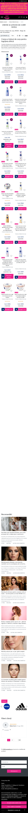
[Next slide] (26, 706)
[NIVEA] (6, 709)
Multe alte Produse (14, 10)
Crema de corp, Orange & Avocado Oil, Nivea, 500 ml (20, 132)
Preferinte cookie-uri (14, 810)
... (15, 740)
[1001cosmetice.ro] (7, 17)
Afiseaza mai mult (5, 51)
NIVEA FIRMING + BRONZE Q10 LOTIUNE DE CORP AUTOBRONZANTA (7, 228)
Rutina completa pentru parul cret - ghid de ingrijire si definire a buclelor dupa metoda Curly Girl (13, 622)
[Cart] (26, 17)
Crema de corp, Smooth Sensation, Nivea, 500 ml (7, 100)
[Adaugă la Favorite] (11, 64)
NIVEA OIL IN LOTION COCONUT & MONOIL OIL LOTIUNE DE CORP (21, 261)
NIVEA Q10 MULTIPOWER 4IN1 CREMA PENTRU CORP (7, 195)
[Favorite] (21, 17)
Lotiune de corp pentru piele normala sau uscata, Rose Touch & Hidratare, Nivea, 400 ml (21, 101)
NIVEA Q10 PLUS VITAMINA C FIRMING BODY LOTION (21, 195)
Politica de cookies (12, 796)
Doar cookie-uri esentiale (14, 806)
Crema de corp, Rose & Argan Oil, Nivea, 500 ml (20, 68)
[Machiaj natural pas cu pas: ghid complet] (14, 643)
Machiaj (8, 543)
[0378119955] (4, 1)
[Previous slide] (1, 706)
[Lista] (17, 35)
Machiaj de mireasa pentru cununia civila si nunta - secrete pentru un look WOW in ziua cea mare (14, 593)
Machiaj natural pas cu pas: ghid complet (12, 651)
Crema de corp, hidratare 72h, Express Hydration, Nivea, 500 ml (7, 69)
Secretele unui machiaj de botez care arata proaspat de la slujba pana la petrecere (13, 533)
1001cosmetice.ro (7, 749)
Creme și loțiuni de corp (7, 72)
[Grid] (20, 35)
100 (19, 740)
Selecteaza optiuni (8, 145)
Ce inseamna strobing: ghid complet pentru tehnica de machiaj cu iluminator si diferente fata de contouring (14, 680)
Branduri (4, 701)
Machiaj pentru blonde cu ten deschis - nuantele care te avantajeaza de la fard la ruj (13, 563)
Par (8, 632)
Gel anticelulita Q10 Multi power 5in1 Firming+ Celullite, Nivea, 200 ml (7, 165)
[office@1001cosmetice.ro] (2, 1)
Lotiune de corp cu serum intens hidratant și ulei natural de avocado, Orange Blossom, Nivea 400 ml (20, 228)
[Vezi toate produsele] (22, 35)
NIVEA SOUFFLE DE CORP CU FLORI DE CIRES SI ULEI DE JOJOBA (21, 296)
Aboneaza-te (14, 771)
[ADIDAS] (21, 709)
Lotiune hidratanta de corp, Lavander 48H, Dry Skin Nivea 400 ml (20, 165)
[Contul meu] (24, 17)
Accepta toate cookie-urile (14, 802)
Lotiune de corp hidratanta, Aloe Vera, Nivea (7, 132)
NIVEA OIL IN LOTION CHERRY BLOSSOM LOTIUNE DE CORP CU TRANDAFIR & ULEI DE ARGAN (7, 262)
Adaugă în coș (8, 81)
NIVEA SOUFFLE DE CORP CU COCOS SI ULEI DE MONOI (7, 296)
